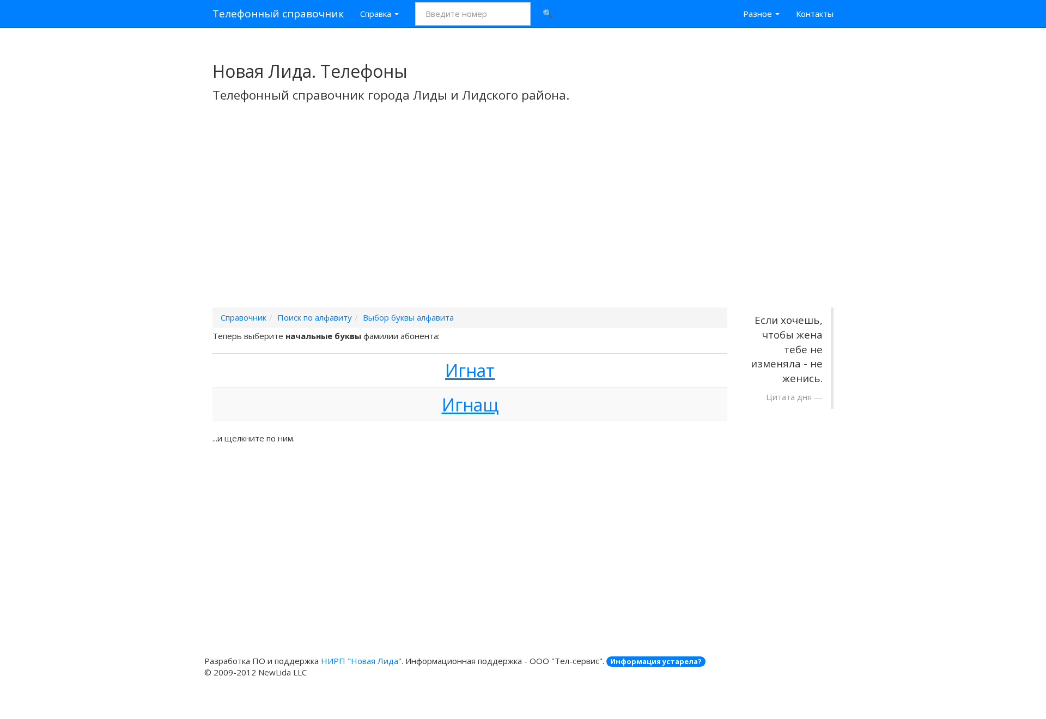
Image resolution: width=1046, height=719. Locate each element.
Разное (758, 13)
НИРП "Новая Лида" (361, 660)
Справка (376, 13)
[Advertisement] (523, 219)
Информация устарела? (656, 661)
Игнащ (470, 404)
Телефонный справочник (278, 14)
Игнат (470, 370)
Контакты (815, 13)
